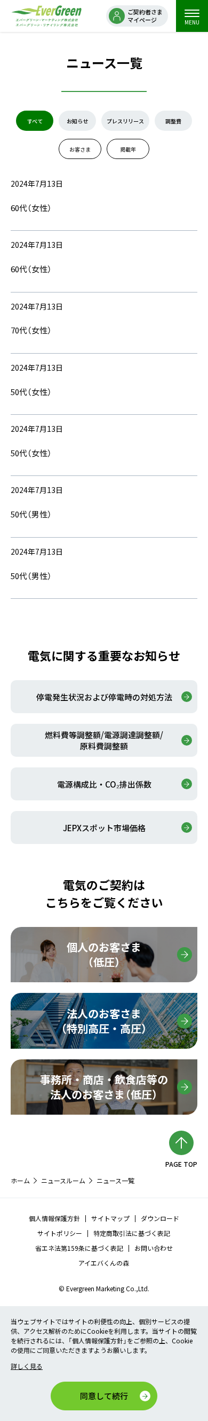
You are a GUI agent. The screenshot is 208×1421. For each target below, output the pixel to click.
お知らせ (77, 121)
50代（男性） (31, 514)
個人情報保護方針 (54, 1218)
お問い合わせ (153, 1247)
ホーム (20, 1180)
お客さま (80, 149)
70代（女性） (31, 330)
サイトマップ (110, 1218)
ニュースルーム (63, 1180)
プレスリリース (125, 121)
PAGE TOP (181, 1163)
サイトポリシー (59, 1233)
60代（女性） (31, 207)
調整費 (173, 121)
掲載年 (128, 149)
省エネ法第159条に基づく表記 (79, 1247)
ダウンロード (160, 1218)
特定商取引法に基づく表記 (131, 1233)
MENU (192, 22)
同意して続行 (104, 1395)
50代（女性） (31, 391)
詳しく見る (27, 1365)
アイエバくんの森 (103, 1262)
